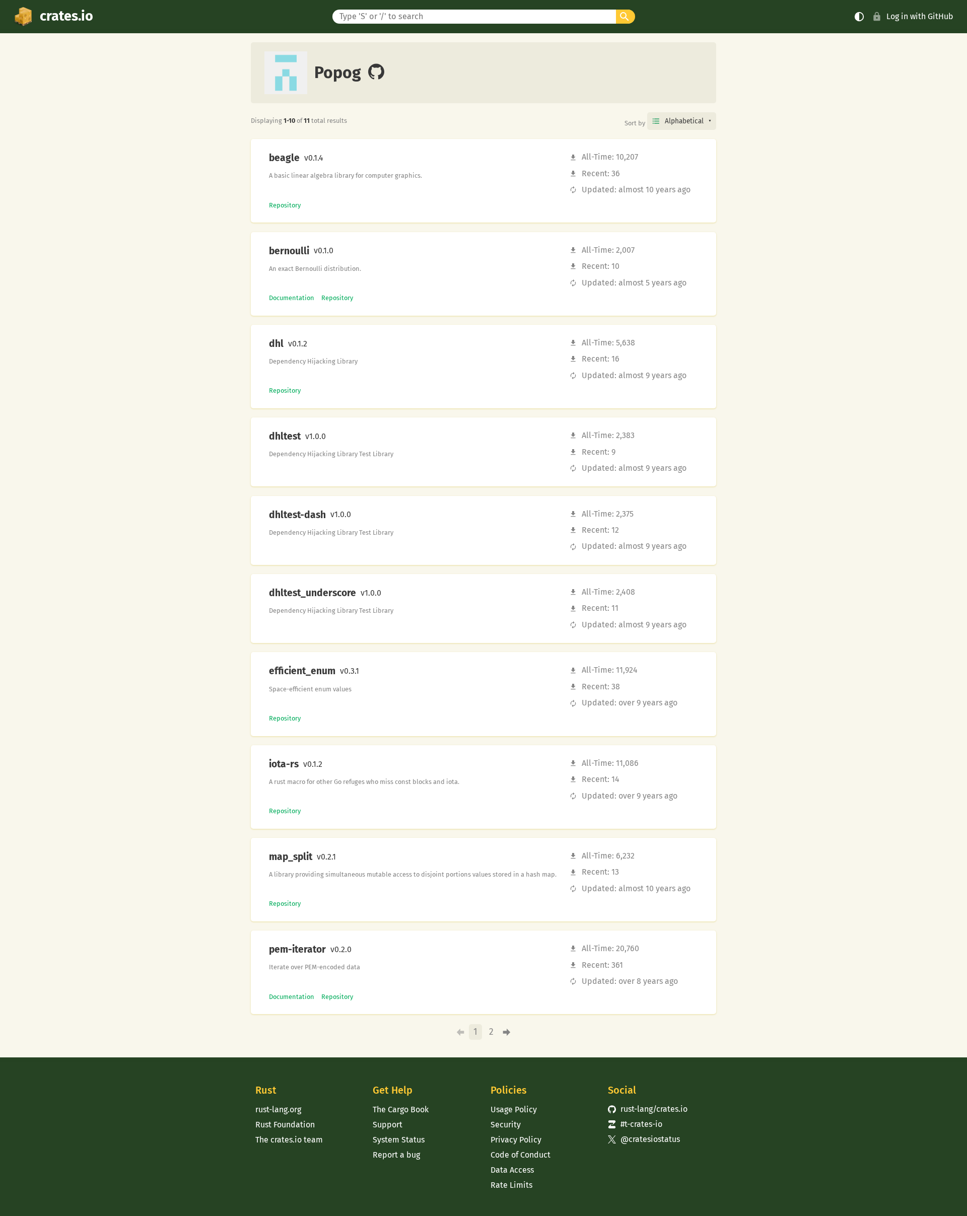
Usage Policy (514, 1109)
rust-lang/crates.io (647, 1109)
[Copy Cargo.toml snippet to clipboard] (332, 158)
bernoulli (289, 251)
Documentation (291, 298)
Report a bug (396, 1155)
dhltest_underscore (312, 593)
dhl (276, 343)
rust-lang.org (278, 1109)
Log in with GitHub (919, 16)
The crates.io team (289, 1140)
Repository (285, 205)
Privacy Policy (516, 1140)
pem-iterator (297, 949)
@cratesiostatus (644, 1139)
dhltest (285, 436)
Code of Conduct (520, 1155)
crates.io (66, 16)
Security (506, 1124)
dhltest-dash (297, 515)
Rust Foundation (285, 1124)
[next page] (507, 1032)
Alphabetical (684, 121)
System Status (399, 1140)
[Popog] (376, 72)
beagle (284, 158)
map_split (290, 857)
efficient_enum (302, 671)
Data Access (512, 1170)
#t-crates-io (635, 1124)
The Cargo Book (401, 1109)
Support (387, 1124)
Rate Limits (511, 1185)
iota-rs (284, 764)
